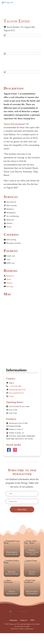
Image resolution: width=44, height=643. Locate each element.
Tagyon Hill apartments (14, 124)
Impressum (13, 620)
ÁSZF (32, 620)
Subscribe (22, 509)
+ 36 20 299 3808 (15, 386)
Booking (9, 286)
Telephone (10, 276)
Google (11, 396)
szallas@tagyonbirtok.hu (17, 390)
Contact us (23, 620)
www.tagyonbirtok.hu (16, 393)
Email (8, 279)
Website (9, 283)
